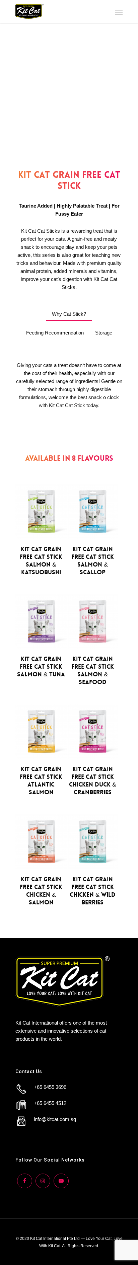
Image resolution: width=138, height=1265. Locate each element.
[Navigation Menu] (119, 11)
